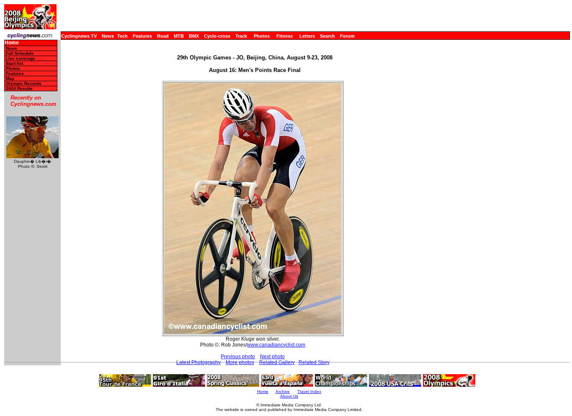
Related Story (314, 362)
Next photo (272, 357)
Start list (14, 63)
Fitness (284, 36)
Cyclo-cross (217, 36)
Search (327, 36)
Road (163, 36)
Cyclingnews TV (79, 36)
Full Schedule (20, 53)
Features (142, 36)
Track (241, 36)
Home (12, 43)
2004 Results (19, 88)
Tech (122, 36)
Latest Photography (198, 362)
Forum (347, 36)
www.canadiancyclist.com (276, 345)
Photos (262, 36)
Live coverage (20, 58)
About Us (289, 396)
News (108, 36)
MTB (179, 36)
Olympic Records (23, 83)
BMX (194, 36)
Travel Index (309, 391)
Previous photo (238, 357)
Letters (307, 36)
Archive (283, 391)
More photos (240, 362)
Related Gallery (277, 362)
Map (10, 78)
